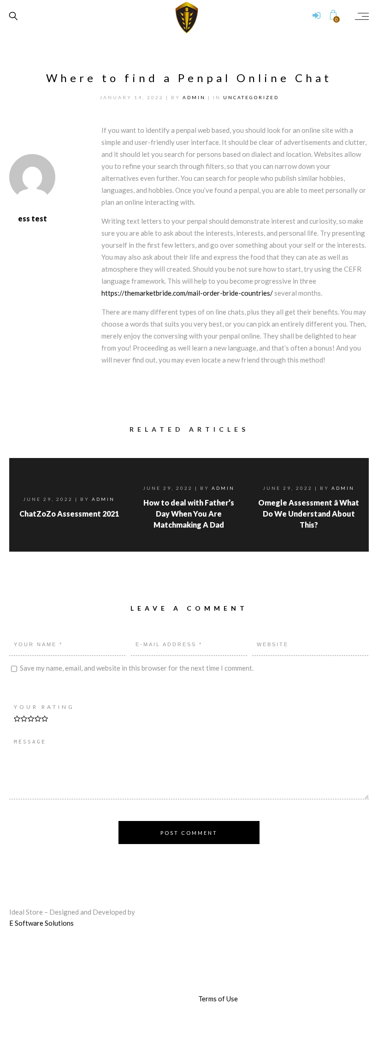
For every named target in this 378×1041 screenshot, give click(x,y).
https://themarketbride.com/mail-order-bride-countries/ (187, 293)
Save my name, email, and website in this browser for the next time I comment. (137, 668)
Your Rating (44, 706)
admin (195, 97)
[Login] (316, 16)
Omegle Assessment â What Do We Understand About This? (308, 513)
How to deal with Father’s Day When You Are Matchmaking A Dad (188, 513)
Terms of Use (218, 998)
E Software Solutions (41, 923)
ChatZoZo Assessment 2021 (69, 513)
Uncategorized (251, 97)
